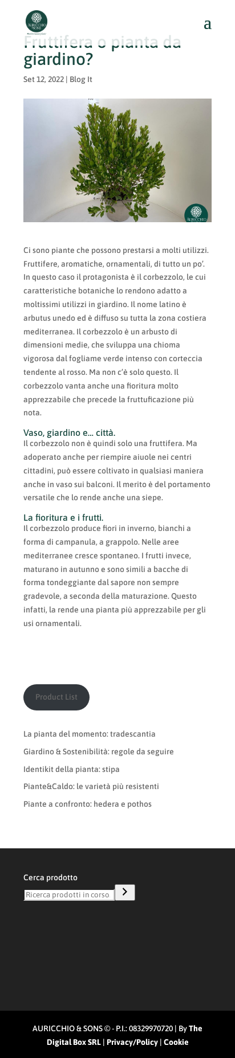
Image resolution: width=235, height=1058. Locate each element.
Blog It (81, 79)
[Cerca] (125, 892)
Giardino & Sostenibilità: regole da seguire (98, 751)
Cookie (176, 1042)
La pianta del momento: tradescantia (89, 733)
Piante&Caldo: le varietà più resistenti (91, 786)
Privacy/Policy (132, 1042)
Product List (56, 696)
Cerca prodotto (50, 877)
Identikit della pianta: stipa (71, 769)
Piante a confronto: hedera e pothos (87, 803)
